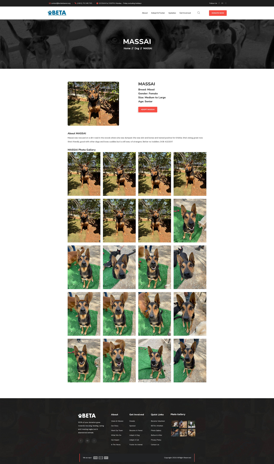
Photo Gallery (156, 430)
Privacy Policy (156, 440)
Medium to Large (155, 97)
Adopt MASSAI (148, 109)
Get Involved (185, 13)
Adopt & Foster (158, 13)
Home (127, 48)
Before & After (156, 435)
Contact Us (155, 444)
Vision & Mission (117, 421)
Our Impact (115, 440)
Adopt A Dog (134, 435)
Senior (149, 101)
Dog (137, 48)
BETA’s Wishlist (157, 426)
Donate (132, 421)
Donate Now (218, 13)
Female (153, 93)
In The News (116, 444)
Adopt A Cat (134, 440)
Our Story (114, 426)
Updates (172, 13)
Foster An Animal (135, 444)
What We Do (116, 435)
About (145, 13)
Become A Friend (135, 430)
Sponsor (132, 426)
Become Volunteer (158, 421)
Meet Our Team (117, 430)
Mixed (151, 89)
